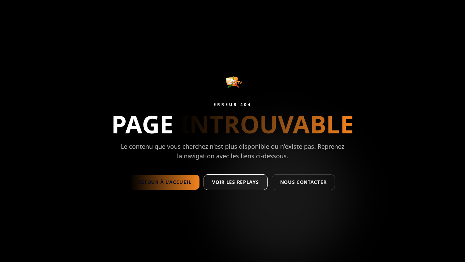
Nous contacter (303, 182)
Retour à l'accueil (165, 182)
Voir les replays (235, 182)
